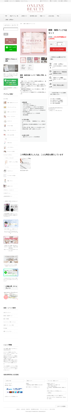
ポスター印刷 (10, 125)
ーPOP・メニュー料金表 (11, 162)
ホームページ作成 (10, 151)
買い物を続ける (51, 109)
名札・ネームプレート (11, 130)
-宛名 (6, 138)
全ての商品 (6, 98)
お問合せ (18, 409)
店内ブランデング (7, 312)
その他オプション (7, 193)
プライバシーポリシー (44, 409)
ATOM (53, 409)
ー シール (7, 167)
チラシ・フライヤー (11, 116)
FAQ (58, 16)
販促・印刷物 (6, 318)
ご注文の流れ (51, 16)
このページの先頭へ (61, 406)
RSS (51, 409)
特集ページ (42, 16)
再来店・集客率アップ (8, 315)
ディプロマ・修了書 (11, 175)
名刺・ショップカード (11, 111)
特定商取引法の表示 (35, 409)
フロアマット (10, 170)
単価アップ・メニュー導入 (9, 325)
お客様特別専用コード (8, 196)
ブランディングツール (11, 107)
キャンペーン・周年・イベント (10, 321)
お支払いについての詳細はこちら (11, 396)
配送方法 (28, 409)
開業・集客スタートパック (29, 23)
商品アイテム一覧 (14, 16)
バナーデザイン (10, 147)
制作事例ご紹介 (33, 16)
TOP (6, 16)
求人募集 (5, 328)
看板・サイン (10, 180)
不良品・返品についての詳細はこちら (54, 390)
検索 (6, 34)
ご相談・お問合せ (9, 19)
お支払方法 (23, 409)
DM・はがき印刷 (10, 134)
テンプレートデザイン (8, 154)
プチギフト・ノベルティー (9, 190)
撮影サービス (10, 186)
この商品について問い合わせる (55, 110)
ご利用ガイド (24, 16)
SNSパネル (9, 142)
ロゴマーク (9, 121)
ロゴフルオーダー (24, 170)
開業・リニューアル (7, 331)
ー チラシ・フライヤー (9, 158)
